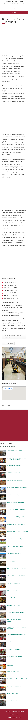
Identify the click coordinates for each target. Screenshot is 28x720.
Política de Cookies (14, 714)
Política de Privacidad (18, 711)
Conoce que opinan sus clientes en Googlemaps (12, 336)
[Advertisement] (14, 40)
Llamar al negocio (8, 343)
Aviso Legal (7, 711)
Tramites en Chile (14, 1)
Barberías (7, 405)
